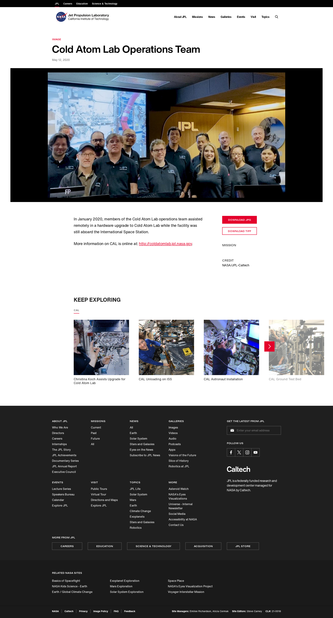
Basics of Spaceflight (66, 581)
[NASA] (61, 17)
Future (95, 438)
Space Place (176, 581)
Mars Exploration (121, 586)
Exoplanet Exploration (124, 581)
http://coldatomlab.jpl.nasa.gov (165, 243)
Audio (172, 438)
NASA (55, 611)
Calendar (58, 500)
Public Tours (99, 489)
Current (96, 427)
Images (173, 427)
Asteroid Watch (179, 489)
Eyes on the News (141, 450)
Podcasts (175, 444)
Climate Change (140, 511)
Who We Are (60, 427)
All (92, 444)
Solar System (138, 438)
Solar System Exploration (127, 592)
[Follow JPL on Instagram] (247, 452)
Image (56, 39)
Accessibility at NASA (183, 519)
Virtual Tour (98, 494)
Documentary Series (65, 461)
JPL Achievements (64, 455)
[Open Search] (276, 16)
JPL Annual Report (64, 466)
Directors (58, 433)
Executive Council (64, 472)
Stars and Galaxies (142, 444)
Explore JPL (60, 505)
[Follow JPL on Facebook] (231, 452)
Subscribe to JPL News (145, 455)
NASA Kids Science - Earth (69, 586)
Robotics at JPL (179, 466)
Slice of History (179, 461)
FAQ (116, 611)
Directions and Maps (104, 500)
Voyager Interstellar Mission (186, 592)
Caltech (69, 611)
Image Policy (100, 611)
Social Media (177, 514)
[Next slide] (269, 346)
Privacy (83, 611)
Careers (57, 438)
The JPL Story (61, 450)
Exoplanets (137, 516)
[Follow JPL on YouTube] (255, 452)
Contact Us (176, 525)
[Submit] (231, 430)
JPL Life (135, 489)
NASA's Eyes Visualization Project (190, 586)
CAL (76, 310)
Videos (173, 433)
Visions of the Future (182, 455)
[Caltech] (238, 469)
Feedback (129, 611)
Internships (59, 444)
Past (94, 433)
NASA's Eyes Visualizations (178, 496)
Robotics (136, 528)
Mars (133, 500)
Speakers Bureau (63, 494)
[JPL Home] (89, 17)
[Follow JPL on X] (239, 452)
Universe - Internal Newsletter (181, 506)
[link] (166, 135)
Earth (133, 433)
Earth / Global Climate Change (72, 592)
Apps (172, 450)
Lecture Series (61, 489)
